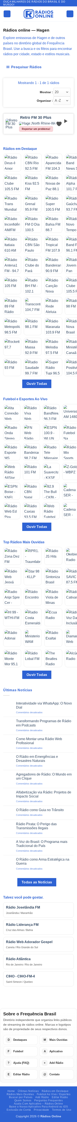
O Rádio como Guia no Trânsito (40, 810)
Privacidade (41, 1109)
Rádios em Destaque (55, 1091)
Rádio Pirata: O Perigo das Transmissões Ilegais (36, 826)
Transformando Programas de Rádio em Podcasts (43, 723)
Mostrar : (46, 92)
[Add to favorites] (59, 124)
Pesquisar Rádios (26, 67)
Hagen (26, 123)
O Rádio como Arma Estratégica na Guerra (42, 861)
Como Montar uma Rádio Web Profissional (39, 741)
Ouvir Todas (37, 384)
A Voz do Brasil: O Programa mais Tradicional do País (41, 844)
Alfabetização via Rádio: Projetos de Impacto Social (43, 794)
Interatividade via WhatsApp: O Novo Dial (44, 705)
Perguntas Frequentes (48, 1100)
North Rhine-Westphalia (45, 123)
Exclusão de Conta (19, 1109)
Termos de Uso (61, 1109)
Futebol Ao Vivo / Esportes (54, 1094)
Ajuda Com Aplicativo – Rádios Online (38, 1103)
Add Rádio (42, 1097)
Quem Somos (22, 1100)
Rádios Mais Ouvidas (20, 1094)
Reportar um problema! (36, 129)
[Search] (70, 13)
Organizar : (45, 100)
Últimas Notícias (28, 1091)
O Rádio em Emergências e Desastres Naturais (37, 758)
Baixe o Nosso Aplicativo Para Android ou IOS (38, 1106)
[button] (7, 13)
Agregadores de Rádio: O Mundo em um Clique (44, 776)
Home (11, 1091)
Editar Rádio (60, 1097)
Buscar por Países (20, 1097)
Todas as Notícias (37, 882)
